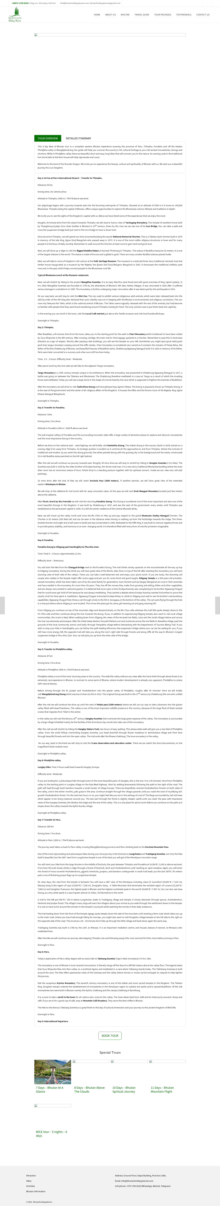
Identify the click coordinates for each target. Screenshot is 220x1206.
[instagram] (207, 3)
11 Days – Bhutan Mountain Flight (162, 1090)
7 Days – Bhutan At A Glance (49, 1090)
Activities (30, 1186)
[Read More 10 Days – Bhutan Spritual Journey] (129, 1072)
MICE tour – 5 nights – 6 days (51, 1134)
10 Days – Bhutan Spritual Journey (123, 1090)
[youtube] (209, 3)
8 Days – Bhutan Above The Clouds (89, 1090)
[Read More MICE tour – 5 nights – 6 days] (52, 1116)
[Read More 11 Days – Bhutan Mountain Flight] (167, 1072)
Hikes (28, 1180)
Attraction (31, 1175)
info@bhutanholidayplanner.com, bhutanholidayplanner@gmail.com (90, 3)
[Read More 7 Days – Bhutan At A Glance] (52, 1072)
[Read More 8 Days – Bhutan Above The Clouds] (91, 1072)
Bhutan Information (35, 1191)
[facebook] (204, 3)
